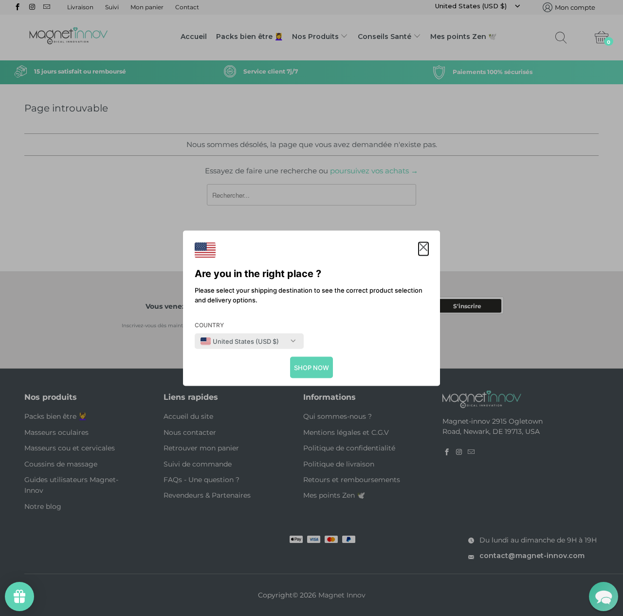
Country (209, 324)
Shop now (311, 367)
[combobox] (240, 341)
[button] (423, 248)
